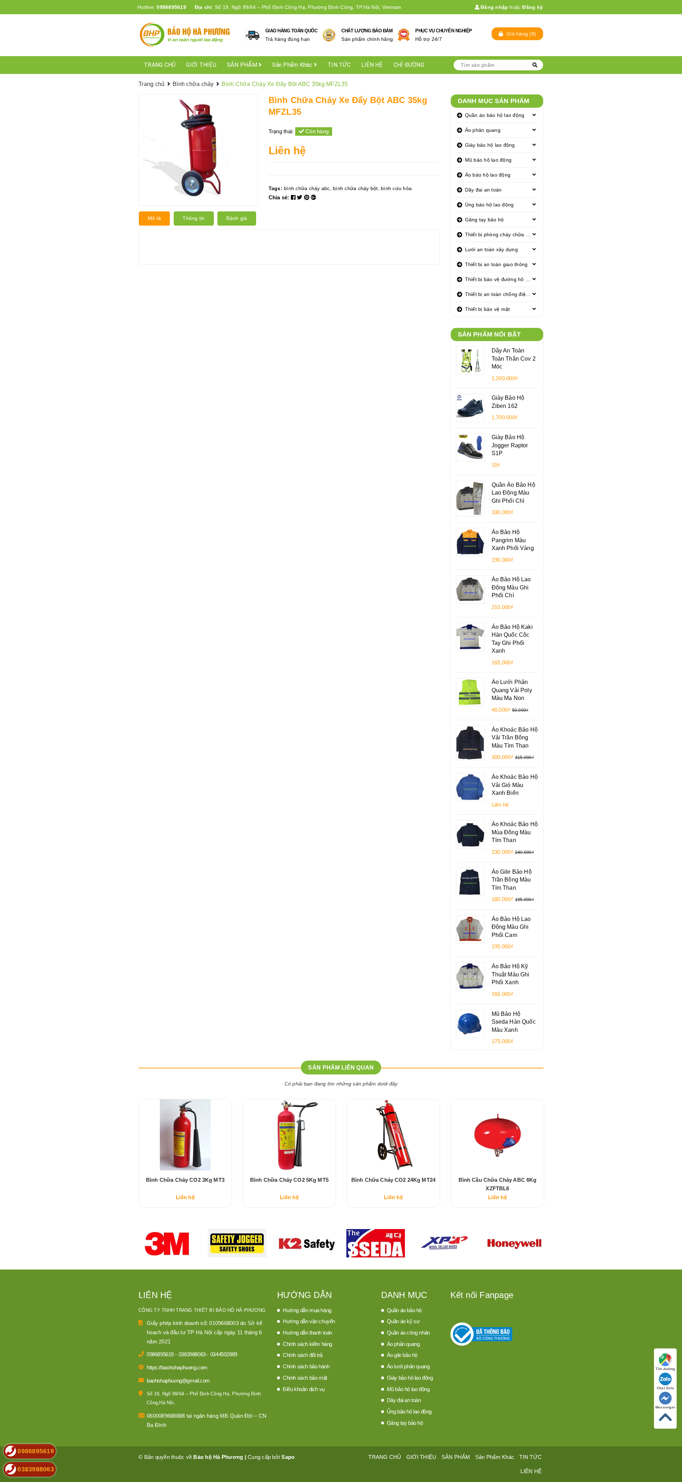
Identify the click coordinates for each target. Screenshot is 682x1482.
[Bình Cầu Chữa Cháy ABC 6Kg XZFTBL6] (497, 1134)
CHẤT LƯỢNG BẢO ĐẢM (367, 30)
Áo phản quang (482, 130)
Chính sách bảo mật (305, 1378)
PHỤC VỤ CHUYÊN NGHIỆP (443, 30)
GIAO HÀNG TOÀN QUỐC (291, 30)
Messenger (665, 1407)
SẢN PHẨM (243, 64)
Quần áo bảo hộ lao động (495, 115)
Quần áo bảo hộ (404, 1310)
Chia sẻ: (279, 197)
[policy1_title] (252, 35)
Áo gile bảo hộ (402, 1355)
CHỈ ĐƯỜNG (409, 64)
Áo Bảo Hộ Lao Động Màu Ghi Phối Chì (511, 587)
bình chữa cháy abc (307, 188)
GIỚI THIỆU (201, 64)
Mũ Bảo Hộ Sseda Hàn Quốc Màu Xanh (514, 1022)
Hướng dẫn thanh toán (307, 1333)
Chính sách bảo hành (306, 1366)
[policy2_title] (329, 35)
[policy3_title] (403, 35)
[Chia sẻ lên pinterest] (307, 197)
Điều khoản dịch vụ (304, 1389)
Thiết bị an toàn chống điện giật (501, 294)
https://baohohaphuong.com (177, 1367)
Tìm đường (665, 1369)
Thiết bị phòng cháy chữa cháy (501, 234)
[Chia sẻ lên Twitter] (300, 197)
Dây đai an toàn (483, 190)
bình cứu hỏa (396, 188)
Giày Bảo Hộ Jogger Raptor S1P (510, 445)
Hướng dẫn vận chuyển (309, 1321)
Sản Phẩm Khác (293, 64)
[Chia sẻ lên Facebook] (294, 197)
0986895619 (171, 7)
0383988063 (193, 1354)
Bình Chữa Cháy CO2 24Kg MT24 (393, 1180)
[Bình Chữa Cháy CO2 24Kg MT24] (393, 1134)
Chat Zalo (665, 1388)
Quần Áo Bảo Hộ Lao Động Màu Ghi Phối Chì (513, 492)
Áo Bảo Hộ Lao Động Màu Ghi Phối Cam (511, 927)
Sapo (287, 1457)
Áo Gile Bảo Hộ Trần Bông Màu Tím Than (512, 879)
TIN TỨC (339, 64)
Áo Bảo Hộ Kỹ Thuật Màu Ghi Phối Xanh (511, 974)
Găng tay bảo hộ (484, 219)
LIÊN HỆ (372, 64)
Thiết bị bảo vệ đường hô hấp (499, 279)
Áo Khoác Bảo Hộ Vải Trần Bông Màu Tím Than (515, 737)
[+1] (313, 197)
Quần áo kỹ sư (403, 1321)
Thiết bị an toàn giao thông (496, 264)
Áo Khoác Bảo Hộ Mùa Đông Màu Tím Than (515, 832)
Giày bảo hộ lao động (490, 145)
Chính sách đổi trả (303, 1355)
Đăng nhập (493, 7)
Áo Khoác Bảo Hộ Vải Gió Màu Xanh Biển (515, 785)
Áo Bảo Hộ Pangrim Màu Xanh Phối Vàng (513, 540)
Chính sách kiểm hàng (307, 1344)
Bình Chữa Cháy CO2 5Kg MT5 (289, 1180)
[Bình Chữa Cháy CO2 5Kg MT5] (289, 1134)
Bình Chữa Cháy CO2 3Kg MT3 (185, 1180)
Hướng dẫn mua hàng (307, 1310)
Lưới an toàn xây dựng (491, 249)
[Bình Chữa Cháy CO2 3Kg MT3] (185, 1134)
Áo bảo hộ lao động (488, 175)
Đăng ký (532, 7)
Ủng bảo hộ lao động (489, 205)
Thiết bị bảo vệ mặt (487, 309)
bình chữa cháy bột (355, 188)
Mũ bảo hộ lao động (488, 160)
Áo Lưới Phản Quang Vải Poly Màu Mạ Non (512, 690)
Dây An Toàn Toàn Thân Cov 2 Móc (514, 358)
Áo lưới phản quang (408, 1366)
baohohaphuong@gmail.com (178, 1381)
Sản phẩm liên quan (341, 1068)
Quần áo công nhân (408, 1333)
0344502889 (223, 1354)
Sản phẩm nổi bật (489, 334)
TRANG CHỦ (159, 64)
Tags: (276, 188)
